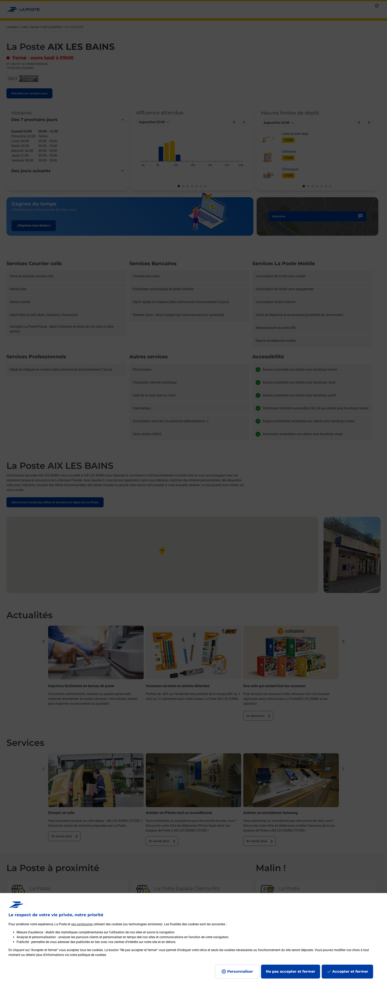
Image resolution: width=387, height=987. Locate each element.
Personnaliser (240, 971)
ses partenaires (82, 924)
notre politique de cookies (88, 955)
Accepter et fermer (350, 971)
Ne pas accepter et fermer (290, 971)
